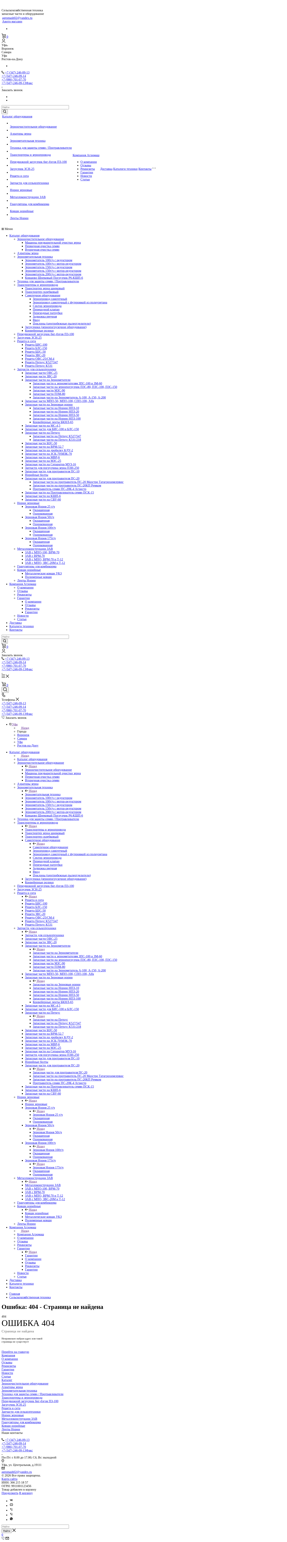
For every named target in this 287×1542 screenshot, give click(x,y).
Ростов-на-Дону (27, 745)
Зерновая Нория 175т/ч (40, 538)
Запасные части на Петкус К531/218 (57, 439)
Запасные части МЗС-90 (49, 390)
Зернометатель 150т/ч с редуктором (48, 267)
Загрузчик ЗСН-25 (22, 169)
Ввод (36, 320)
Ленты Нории (19, 218)
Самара (22, 738)
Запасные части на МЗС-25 (43, 460)
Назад (25, 728)
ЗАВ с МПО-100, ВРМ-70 (42, 552)
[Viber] (11, 1510)
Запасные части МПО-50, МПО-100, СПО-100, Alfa (59, 401)
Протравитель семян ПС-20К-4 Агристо (59, 489)
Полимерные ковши (38, 577)
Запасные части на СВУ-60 (43, 499)
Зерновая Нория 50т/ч (39, 517)
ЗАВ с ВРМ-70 (35, 555)
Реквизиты (87, 169)
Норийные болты (36, 475)
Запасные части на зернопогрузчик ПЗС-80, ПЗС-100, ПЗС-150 (75, 387)
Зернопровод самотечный (50, 299)
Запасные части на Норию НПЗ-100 (57, 418)
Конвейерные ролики (39, 330)
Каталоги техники (125, 169)
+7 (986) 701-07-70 (14, 79)
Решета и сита (19, 176)
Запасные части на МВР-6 (42, 457)
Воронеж (23, 735)
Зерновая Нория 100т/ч (40, 527)
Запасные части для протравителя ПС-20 (52, 478)
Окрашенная (41, 510)
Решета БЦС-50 (35, 351)
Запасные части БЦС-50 (41, 443)
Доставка (106, 169)
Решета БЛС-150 (36, 348)
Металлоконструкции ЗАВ (28, 197)
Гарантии (86, 172)
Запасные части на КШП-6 (43, 496)
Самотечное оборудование (42, 295)
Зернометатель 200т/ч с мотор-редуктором (53, 274)
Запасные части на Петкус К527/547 (57, 436)
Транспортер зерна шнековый (45, 288)
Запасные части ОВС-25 (41, 372)
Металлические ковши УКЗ (43, 573)
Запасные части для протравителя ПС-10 (52, 471)
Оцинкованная (43, 513)
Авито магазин (12, 21)
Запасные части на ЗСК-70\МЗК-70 (48, 453)
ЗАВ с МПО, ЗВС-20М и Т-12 (45, 563)
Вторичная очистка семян (42, 249)
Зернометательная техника (27, 140)
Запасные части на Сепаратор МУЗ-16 (50, 464)
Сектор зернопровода (47, 306)
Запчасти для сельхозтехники (29, 183)
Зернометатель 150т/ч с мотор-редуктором (53, 270)
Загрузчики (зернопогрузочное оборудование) (55, 327)
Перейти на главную (15, 1352)
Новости (86, 176)
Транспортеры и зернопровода (30, 154)
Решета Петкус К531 (39, 365)
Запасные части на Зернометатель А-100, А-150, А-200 (69, 397)
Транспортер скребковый (42, 292)
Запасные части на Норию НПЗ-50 (56, 415)
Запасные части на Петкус (42, 432)
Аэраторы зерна (20, 133)
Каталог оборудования (17, 116)
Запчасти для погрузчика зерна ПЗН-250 (52, 467)
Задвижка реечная (45, 316)
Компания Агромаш (86, 155)
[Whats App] (11, 1519)
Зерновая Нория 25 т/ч (40, 506)
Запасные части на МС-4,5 (42, 425)
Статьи (85, 179)
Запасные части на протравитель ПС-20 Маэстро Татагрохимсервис (78, 482)
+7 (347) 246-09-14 (14, 76)
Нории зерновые (21, 190)
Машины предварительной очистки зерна (53, 242)
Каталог (7, 1380)
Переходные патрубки (47, 313)
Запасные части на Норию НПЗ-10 (56, 408)
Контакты (145, 169)
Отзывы (85, 165)
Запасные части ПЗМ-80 (49, 394)
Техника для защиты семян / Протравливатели (41, 147)
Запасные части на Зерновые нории (49, 404)
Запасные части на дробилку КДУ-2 (49, 450)
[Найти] (5, 111)
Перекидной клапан (46, 309)
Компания (8, 1355)
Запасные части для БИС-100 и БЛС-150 (52, 429)
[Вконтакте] (11, 1501)
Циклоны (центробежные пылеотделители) (62, 323)
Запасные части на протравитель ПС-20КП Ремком (67, 485)
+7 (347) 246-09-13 (17, 72)
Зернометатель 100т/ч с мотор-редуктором (53, 263)
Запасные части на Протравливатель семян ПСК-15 (59, 492)
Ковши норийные (22, 211)
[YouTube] (11, 1505)
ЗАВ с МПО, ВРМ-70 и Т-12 (44, 559)
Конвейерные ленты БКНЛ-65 (53, 422)
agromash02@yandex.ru (17, 18)
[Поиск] (5, 690)
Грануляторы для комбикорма (29, 204)
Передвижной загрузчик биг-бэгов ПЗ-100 (38, 161)
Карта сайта (9, 1479)
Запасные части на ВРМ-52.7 (44, 446)
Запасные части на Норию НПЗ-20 (56, 411)
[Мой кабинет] (4, 41)
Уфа (20, 742)
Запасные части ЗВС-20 (41, 376)
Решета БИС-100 (36, 344)
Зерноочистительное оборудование (33, 126)
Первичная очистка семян (42, 246)
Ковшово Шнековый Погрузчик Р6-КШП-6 (54, 277)
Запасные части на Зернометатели (47, 379)
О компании (88, 161)
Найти (6, 1530)
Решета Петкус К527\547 (41, 362)
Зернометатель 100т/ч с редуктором (48, 260)
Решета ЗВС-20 (35, 355)
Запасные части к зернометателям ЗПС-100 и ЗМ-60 (67, 383)
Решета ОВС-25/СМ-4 (39, 358)
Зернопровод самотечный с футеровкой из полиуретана (70, 302)
